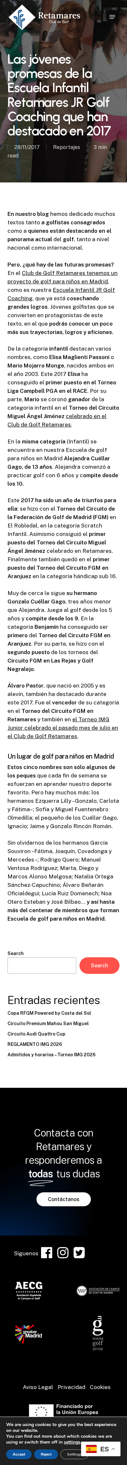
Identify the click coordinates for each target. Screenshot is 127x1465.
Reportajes (66, 147)
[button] (112, 17)
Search (15, 953)
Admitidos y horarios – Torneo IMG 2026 (51, 1054)
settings (72, 1442)
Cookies (100, 1387)
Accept (19, 1454)
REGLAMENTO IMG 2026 (34, 1044)
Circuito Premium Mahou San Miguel (48, 1023)
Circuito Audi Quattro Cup (36, 1034)
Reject (46, 1454)
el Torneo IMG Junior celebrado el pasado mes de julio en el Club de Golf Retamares (62, 727)
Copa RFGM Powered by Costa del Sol (49, 1013)
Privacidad (71, 1387)
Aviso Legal (38, 1387)
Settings (74, 1454)
